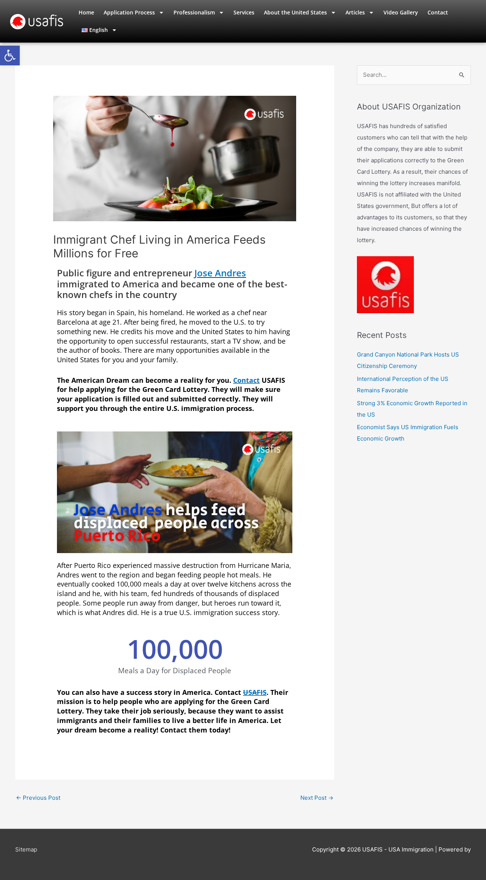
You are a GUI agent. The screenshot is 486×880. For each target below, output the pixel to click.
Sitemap (26, 849)
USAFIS (255, 692)
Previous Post (38, 797)
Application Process (129, 12)
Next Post (316, 797)
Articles (355, 12)
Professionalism (194, 12)
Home (86, 12)
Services (244, 12)
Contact (438, 12)
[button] (10, 55)
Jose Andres (220, 272)
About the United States (295, 12)
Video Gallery (400, 12)
